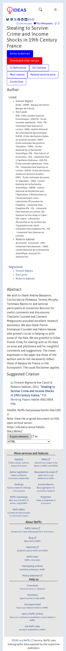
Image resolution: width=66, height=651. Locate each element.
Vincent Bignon (24, 270)
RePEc (27, 640)
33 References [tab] (18, 67)
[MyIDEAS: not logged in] (57, 23)
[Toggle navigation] (40, 10)
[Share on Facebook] (18, 19)
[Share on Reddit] (22, 19)
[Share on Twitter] (15, 19)
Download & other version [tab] (24, 60)
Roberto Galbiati (25, 278)
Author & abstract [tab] (20, 53)
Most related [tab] (17, 74)
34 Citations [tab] (39, 67)
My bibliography (44, 23)
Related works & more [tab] (42, 74)
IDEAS (15, 640)
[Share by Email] (29, 19)
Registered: (16, 266)
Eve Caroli (21, 274)
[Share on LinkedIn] (25, 19)
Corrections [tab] (16, 81)
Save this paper (25, 24)
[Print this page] (33, 19)
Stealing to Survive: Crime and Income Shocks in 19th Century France (33, 391)
